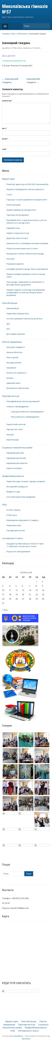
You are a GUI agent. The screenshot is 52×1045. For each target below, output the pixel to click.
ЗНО (8, 329)
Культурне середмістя (15, 347)
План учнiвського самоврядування (25, 417)
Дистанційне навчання (15, 334)
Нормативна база (13, 525)
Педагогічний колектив (15, 424)
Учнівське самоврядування (17, 406)
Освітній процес (9, 303)
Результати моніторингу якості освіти (22, 248)
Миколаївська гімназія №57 (25, 9)
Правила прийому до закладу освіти (21, 210)
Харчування (11, 368)
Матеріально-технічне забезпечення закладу (25, 254)
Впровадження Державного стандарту (22, 520)
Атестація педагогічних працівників (20, 497)
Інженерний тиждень (10, 80)
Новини (26, 48)
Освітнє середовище (12, 342)
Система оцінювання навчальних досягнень (24, 318)
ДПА (8, 324)
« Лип (4, 610)
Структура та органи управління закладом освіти (26, 199)
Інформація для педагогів (16, 463)
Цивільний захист (13, 383)
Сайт (4, 149)
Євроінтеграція (12, 440)
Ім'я (4, 128)
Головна (5, 34)
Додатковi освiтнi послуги (17, 238)
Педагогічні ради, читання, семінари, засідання (25, 481)
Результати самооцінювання (18, 551)
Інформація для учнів (15, 453)
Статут (9, 194)
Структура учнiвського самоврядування (27, 411)
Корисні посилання (14, 468)
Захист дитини (12, 357)
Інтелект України (13, 510)
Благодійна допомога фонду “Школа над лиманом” (27, 269)
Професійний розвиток (13, 476)
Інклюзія (9, 378)
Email (5, 139)
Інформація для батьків (16, 458)
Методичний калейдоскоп (17, 486)
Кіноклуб (10, 434)
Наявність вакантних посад (17, 233)
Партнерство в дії (10, 396)
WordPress (18, 1036)
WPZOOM (26, 1039)
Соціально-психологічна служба (17, 447)
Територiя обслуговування (17, 215)
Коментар (7, 101)
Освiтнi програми (13, 205)
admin (7, 48)
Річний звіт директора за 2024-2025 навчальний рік (27, 184)
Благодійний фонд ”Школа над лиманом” (23, 401)
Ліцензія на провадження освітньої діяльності (25, 189)
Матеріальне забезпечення (17, 388)
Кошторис (10, 259)
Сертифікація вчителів (15, 530)
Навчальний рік (12, 308)
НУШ (13, 34)
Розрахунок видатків (14, 264)
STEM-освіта (22, 34)
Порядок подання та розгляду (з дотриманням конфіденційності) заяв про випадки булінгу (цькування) (25, 292)
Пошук (47, 25)
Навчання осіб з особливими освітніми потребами (27, 243)
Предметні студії (13, 492)
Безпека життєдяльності (16, 373)
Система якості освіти (12, 538)
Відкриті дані (8, 179)
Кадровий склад (12, 228)
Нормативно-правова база (17, 313)
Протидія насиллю (13, 362)
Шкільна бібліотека (14, 352)
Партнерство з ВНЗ (14, 429)
